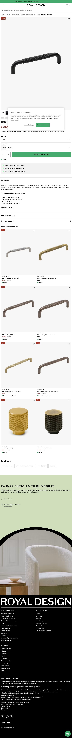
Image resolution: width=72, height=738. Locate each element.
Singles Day (4, 663)
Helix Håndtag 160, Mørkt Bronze (11, 335)
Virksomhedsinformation (9, 625)
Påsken (3, 651)
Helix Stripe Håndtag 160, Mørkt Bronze (47, 391)
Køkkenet (39, 625)
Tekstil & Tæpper (41, 623)
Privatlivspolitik (5, 628)
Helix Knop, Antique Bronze (44, 448)
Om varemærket (7, 221)
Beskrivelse (5, 180)
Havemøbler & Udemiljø (43, 630)
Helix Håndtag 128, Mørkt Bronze (45, 335)
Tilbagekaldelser (6, 640)
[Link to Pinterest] (2, 716)
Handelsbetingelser (7, 616)
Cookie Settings (29, 125)
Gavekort (4, 635)
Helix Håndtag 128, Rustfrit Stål (10, 278)
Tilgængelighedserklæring (9, 638)
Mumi (3, 656)
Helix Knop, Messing (7, 448)
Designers (4, 633)
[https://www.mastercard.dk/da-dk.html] (3, 722)
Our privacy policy (47, 118)
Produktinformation (8, 216)
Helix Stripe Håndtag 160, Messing (11, 391)
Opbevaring (40, 628)
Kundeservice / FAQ (7, 613)
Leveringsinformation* (8, 618)
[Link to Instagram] (11, 716)
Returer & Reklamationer (9, 621)
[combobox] (36, 140)
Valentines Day (6, 648)
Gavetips (4, 658)
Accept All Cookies (43, 125)
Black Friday (5, 665)
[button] (67, 5)
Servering (39, 618)
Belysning (39, 616)
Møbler (38, 613)
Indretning (39, 621)
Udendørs (4, 653)
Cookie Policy (5, 630)
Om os (3, 623)
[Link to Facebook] (7, 716)
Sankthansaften (6, 661)
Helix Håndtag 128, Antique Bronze (46, 278)
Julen (2, 670)
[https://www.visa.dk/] (8, 722)
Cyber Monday (5, 668)
